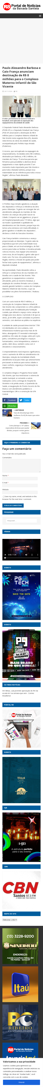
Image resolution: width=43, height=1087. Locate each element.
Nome (5, 475)
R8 (16, 91)
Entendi (21, 1082)
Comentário (7, 457)
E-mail (5, 482)
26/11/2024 (8, 91)
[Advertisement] (21, 40)
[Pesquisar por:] (21, 521)
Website (5, 489)
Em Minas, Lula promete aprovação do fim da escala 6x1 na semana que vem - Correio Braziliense (20, 693)
